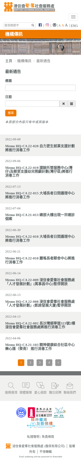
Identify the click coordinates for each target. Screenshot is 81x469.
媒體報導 (26, 392)
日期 (8, 97)
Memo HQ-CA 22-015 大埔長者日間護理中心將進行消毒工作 (40, 195)
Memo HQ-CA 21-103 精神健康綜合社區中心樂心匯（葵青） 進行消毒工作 (40, 347)
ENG (74, 26)
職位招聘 (55, 392)
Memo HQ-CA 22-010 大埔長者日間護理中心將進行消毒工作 (40, 239)
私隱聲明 (33, 436)
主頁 (8, 61)
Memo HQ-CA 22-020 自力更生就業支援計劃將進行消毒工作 (40, 148)
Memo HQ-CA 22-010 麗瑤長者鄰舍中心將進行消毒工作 (40, 260)
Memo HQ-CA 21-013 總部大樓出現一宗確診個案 (40, 217)
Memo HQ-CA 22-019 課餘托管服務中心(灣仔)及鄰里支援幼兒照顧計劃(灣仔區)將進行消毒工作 (38, 171)
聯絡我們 (70, 392)
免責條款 (48, 436)
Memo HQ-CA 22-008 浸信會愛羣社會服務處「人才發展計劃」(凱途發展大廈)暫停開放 (40, 304)
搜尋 (11, 112)
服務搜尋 (11, 392)
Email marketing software (30, 456)
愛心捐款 (40, 392)
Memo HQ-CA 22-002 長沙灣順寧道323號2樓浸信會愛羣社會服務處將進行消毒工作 (40, 325)
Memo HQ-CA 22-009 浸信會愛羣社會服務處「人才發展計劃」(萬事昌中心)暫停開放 (40, 282)
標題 (8, 81)
